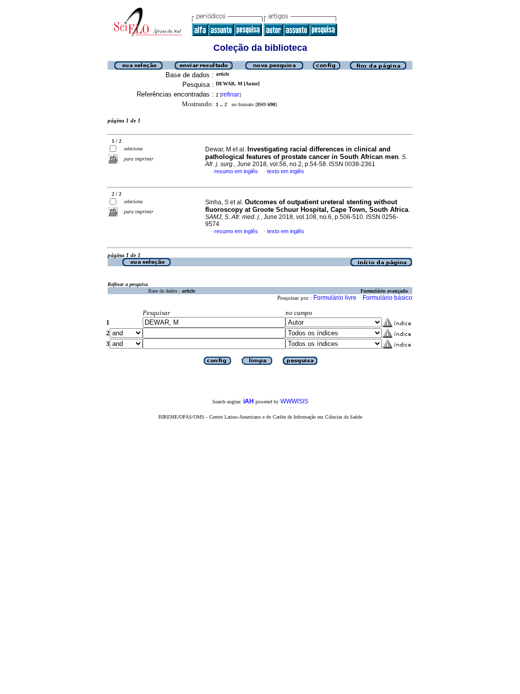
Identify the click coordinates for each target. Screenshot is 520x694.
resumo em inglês (236, 171)
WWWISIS (294, 401)
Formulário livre (334, 297)
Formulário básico (387, 297)
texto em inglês (285, 171)
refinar (230, 94)
